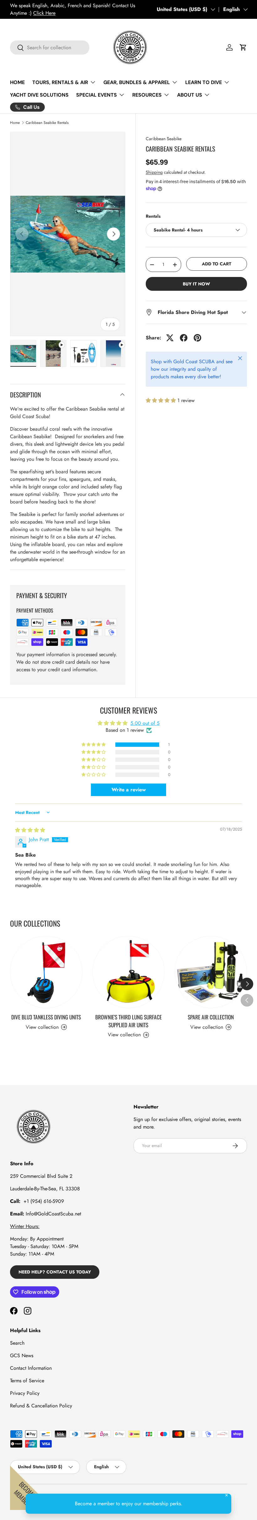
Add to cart (216, 264)
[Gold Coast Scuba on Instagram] (27, 1311)
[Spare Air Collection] (211, 972)
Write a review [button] (129, 789)
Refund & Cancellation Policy (41, 1405)
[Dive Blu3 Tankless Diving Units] (46, 972)
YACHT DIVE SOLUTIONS (39, 95)
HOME (17, 82)
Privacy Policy (24, 1393)
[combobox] (49, 47)
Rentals (153, 216)
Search (17, 1343)
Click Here (44, 13)
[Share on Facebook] (184, 338)
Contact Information (31, 1368)
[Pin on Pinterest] (197, 338)
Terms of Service (27, 1380)
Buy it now (196, 284)
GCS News (21, 1355)
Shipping (154, 172)
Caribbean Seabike (163, 139)
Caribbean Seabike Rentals (47, 123)
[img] (30, 830)
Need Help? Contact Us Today (54, 1272)
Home (15, 123)
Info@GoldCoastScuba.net (53, 1213)
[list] (67, 234)
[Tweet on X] (170, 338)
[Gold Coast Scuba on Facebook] (14, 1311)
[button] (243, 47)
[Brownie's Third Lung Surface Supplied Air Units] (129, 972)
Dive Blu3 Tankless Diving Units (46, 1017)
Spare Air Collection (211, 1017)
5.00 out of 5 (145, 723)
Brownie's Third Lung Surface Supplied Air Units (128, 1020)
